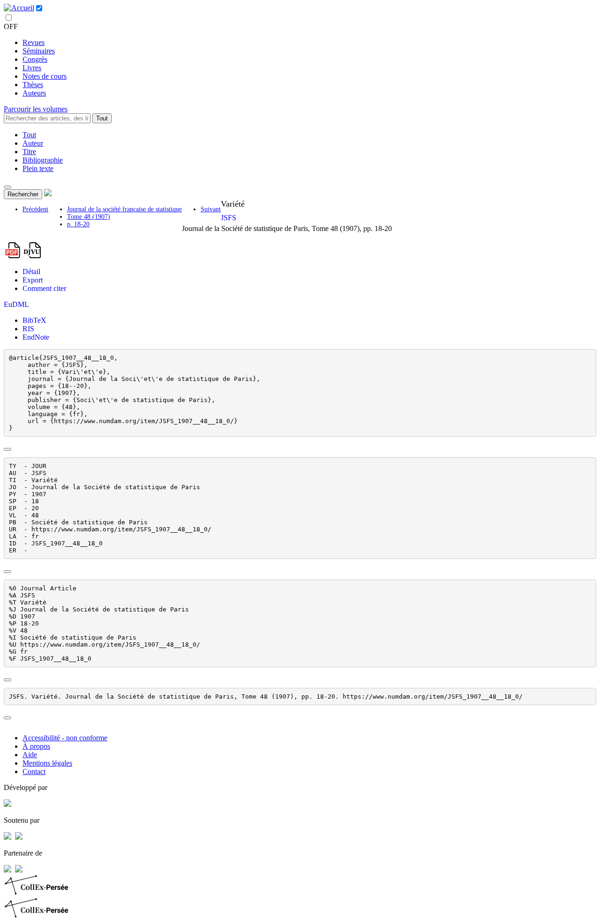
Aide (29, 755)
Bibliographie (42, 160)
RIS (28, 329)
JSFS (228, 218)
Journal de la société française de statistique (124, 209)
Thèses (32, 85)
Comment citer (44, 288)
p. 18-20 (78, 224)
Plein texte (37, 168)
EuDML (16, 304)
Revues (33, 42)
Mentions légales (47, 763)
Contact (33, 771)
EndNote (35, 337)
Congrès (34, 59)
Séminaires (38, 51)
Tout (102, 118)
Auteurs (34, 93)
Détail (31, 272)
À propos (36, 746)
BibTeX (34, 320)
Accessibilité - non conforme (64, 738)
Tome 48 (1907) (88, 216)
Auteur (32, 143)
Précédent (35, 209)
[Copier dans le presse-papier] (7, 449)
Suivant (211, 209)
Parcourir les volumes (36, 109)
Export (32, 280)
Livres (31, 68)
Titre (29, 152)
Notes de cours (44, 76)
